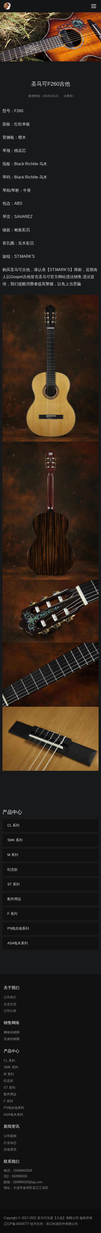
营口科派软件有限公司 (62, 1224)
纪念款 (12, 869)
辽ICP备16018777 (16, 1224)
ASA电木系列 (17, 943)
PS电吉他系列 (18, 928)
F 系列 (12, 914)
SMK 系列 (15, 840)
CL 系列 (13, 825)
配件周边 (14, 899)
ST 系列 (13, 884)
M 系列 (12, 855)
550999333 (19, 1176)
